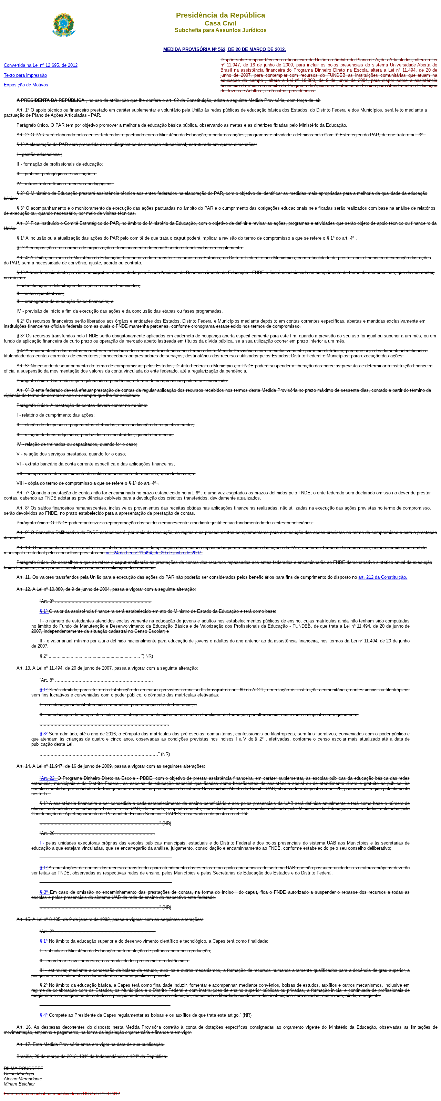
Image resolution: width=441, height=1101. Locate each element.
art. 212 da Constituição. (382, 577)
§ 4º (44, 1015)
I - (43, 843)
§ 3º (44, 733)
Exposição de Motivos (26, 84)
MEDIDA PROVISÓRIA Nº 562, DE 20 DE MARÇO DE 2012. (224, 49)
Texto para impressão (25, 75)
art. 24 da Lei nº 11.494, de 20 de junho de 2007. (154, 552)
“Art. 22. (49, 778)
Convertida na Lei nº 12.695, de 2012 (41, 65)
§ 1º (44, 611)
